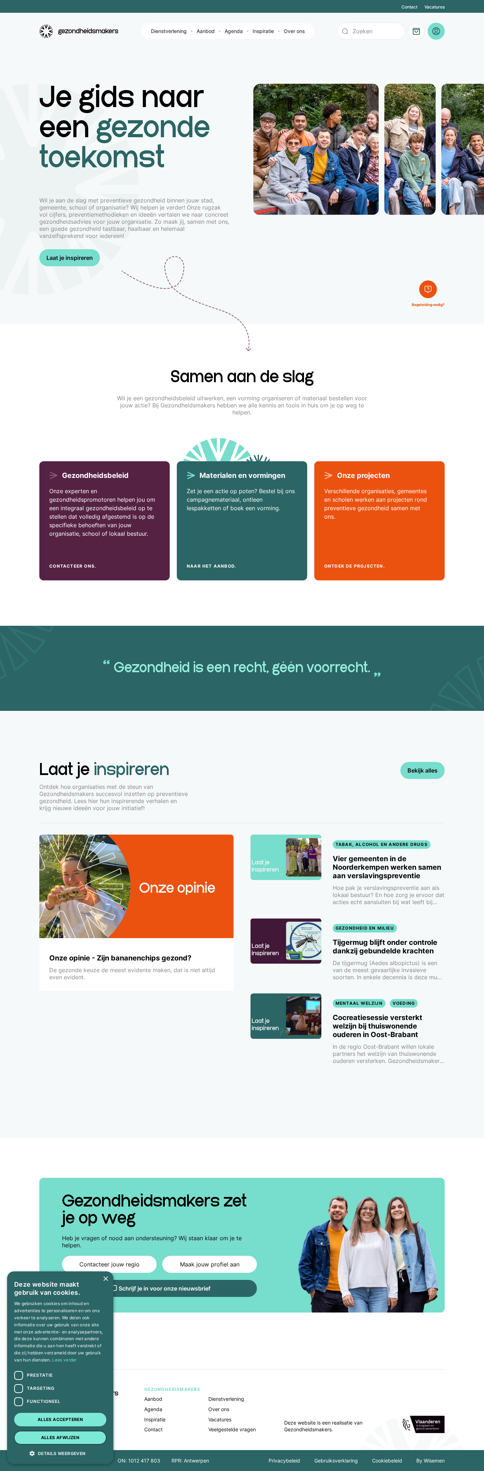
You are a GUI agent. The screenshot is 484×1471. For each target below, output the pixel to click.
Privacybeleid (284, 1461)
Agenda (234, 31)
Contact (409, 7)
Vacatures (434, 7)
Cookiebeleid (387, 1461)
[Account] (436, 31)
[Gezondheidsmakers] (79, 31)
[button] (60, 1453)
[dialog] (60, 1367)
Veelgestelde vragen (232, 1429)
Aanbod (206, 31)
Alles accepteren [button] (60, 1419)
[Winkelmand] (416, 31)
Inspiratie (263, 31)
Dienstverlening (169, 31)
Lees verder (64, 1360)
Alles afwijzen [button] (60, 1437)
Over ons (294, 31)
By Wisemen (430, 1461)
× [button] (105, 1279)
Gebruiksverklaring (336, 1461)
